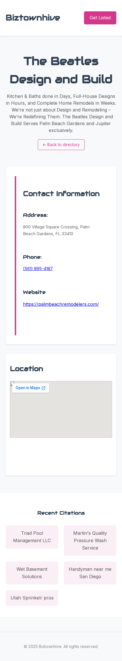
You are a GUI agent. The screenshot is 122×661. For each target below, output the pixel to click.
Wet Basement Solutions (31, 572)
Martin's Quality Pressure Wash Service (90, 540)
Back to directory (61, 144)
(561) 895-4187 (38, 268)
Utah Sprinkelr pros (32, 598)
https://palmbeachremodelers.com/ (61, 304)
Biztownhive (33, 17)
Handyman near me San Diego (90, 572)
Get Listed (100, 17)
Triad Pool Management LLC (32, 536)
